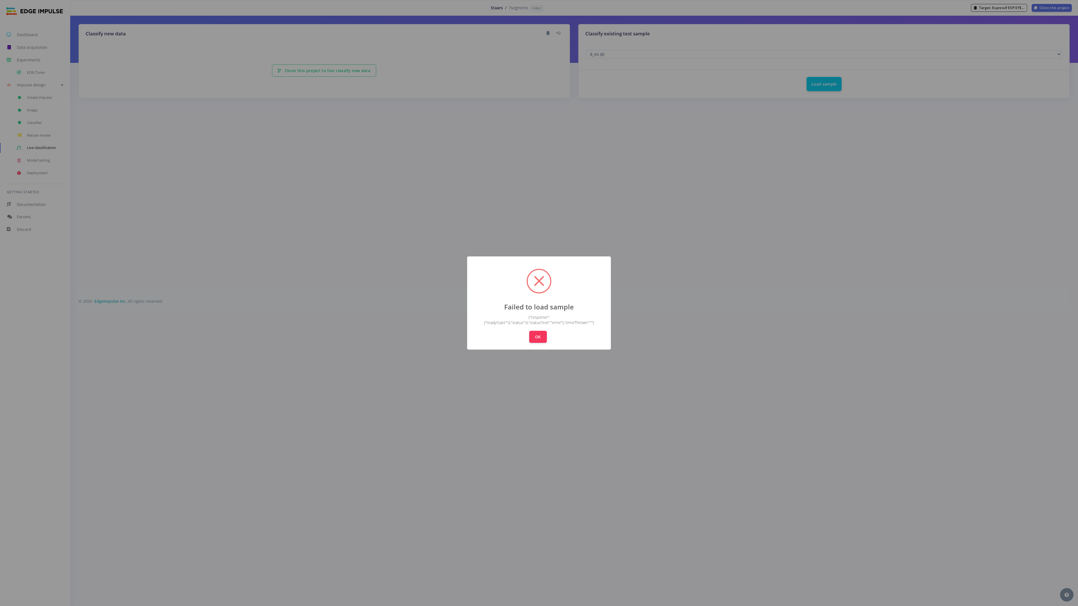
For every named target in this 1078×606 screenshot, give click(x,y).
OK (538, 336)
